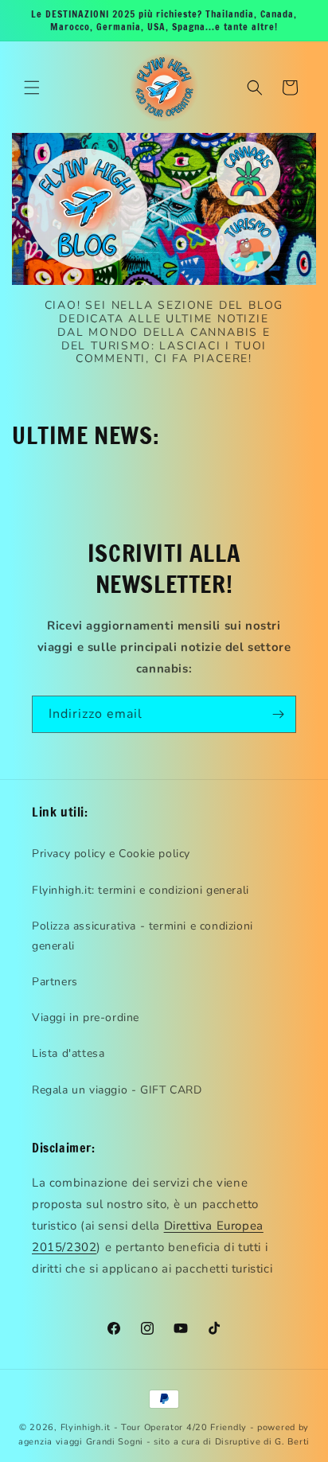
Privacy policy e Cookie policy (111, 853)
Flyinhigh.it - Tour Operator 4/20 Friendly (154, 1427)
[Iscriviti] (277, 714)
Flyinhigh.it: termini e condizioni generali (140, 890)
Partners (55, 981)
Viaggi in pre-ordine (85, 1017)
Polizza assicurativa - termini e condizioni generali (142, 935)
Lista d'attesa (68, 1053)
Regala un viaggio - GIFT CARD (116, 1089)
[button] (31, 87)
